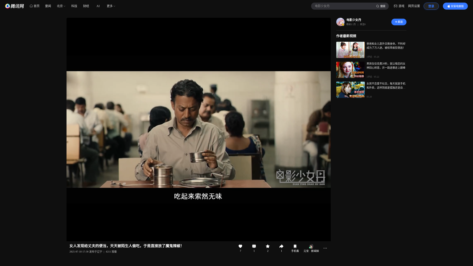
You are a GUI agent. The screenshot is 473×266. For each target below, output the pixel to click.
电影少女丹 (353, 19)
